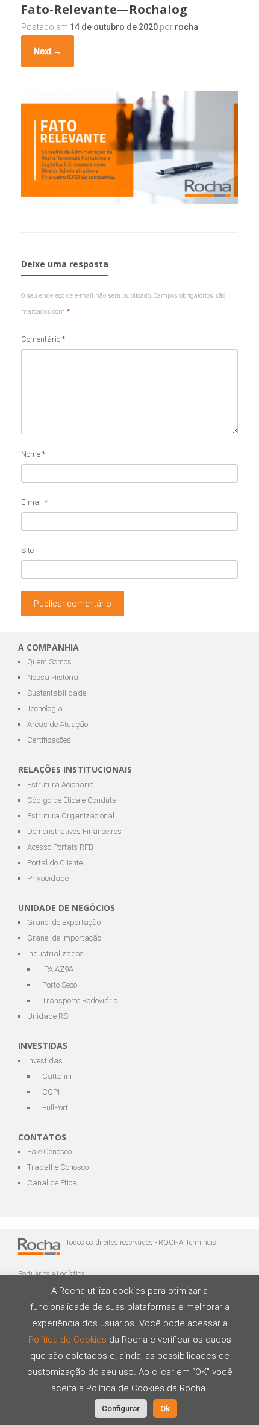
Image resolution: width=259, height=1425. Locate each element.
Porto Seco (59, 984)
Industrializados (55, 953)
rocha (186, 27)
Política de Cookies (68, 1339)
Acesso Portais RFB (60, 847)
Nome (33, 454)
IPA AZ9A (57, 969)
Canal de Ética (52, 1182)
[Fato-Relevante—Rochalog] (129, 200)
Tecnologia (45, 708)
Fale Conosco (49, 1151)
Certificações (49, 739)
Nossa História (52, 677)
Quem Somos (49, 661)
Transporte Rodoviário (79, 1000)
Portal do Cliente (55, 862)
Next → (47, 51)
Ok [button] (165, 1408)
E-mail (34, 502)
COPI (51, 1091)
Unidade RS (47, 1016)
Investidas (45, 1060)
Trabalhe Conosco (58, 1167)
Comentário (43, 339)
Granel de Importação (64, 937)
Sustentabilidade (56, 692)
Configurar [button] (121, 1408)
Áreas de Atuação (57, 724)
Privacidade (48, 878)
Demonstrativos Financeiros (74, 831)
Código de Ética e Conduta (72, 800)
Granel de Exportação (64, 922)
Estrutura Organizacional (70, 815)
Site (27, 550)
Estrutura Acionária (60, 784)
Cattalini (57, 1076)
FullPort (55, 1107)
